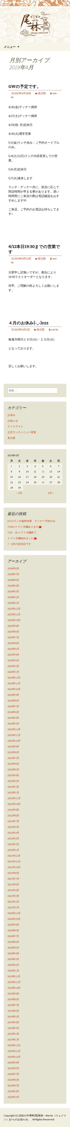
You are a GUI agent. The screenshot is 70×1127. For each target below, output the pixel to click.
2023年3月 (13, 781)
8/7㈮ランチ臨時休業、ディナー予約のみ (31, 521)
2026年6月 (13, 580)
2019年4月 (13, 1022)
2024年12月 (14, 677)
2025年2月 (13, 666)
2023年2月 (13, 786)
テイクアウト (15, 426)
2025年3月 (13, 660)
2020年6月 (13, 942)
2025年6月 (13, 643)
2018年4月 (13, 1091)
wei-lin (54, 329)
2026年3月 (13, 591)
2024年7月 (13, 706)
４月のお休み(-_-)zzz (28, 322)
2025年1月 (13, 671)
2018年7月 (13, 1074)
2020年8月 (13, 930)
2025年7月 (13, 637)
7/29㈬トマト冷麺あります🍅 (24, 526)
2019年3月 (13, 1028)
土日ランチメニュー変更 (21, 432)
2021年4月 (13, 890)
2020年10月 (14, 919)
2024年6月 (13, 712)
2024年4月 (13, 717)
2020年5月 (13, 947)
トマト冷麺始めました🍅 (22, 538)
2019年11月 (14, 982)
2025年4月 (13, 654)
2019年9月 (13, 993)
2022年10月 (14, 804)
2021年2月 (13, 901)
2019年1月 (13, 1039)
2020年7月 (13, 936)
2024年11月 (14, 683)
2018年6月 (13, 1079)
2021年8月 (13, 873)
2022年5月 (13, 827)
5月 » (51, 493)
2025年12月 (14, 608)
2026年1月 (13, 603)
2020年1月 (13, 970)
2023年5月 (13, 769)
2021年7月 (13, 878)
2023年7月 (13, 758)
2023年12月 (14, 729)
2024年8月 (13, 700)
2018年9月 (13, 1062)
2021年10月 (14, 867)
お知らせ (12, 420)
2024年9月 (13, 694)
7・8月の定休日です (19, 544)
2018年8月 (13, 1068)
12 (43, 471)
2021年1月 (13, 907)
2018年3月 (13, 1097)
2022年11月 (14, 798)
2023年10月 (14, 740)
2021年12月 (14, 855)
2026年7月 (13, 574)
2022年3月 (13, 838)
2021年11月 (14, 861)
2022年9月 (13, 809)
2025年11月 (14, 614)
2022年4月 (13, 832)
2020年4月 (13, 953)
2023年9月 (13, 746)
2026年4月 (13, 585)
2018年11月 (14, 1051)
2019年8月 (13, 999)
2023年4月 (13, 775)
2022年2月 (13, 844)
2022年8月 (13, 815)
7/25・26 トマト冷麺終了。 (23, 532)
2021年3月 (13, 896)
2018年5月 (13, 1085)
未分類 (42, 93)
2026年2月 (13, 597)
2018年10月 (14, 1056)
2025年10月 (14, 620)
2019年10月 (14, 987)
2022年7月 (13, 821)
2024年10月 (14, 689)
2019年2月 (13, 1033)
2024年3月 (13, 723)
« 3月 (19, 493)
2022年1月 (13, 850)
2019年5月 (13, 1016)
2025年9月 (13, 626)
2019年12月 (14, 976)
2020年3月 (13, 959)
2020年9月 (13, 924)
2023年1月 (13, 792)
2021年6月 (13, 884)
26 (43, 482)
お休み (11, 415)
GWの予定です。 (24, 86)
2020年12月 (14, 913)
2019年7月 (13, 1005)
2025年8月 (13, 631)
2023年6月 (13, 763)
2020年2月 (13, 965)
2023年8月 (13, 752)
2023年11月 (14, 735)
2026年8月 (13, 568)
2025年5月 (13, 649)
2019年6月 (13, 1010)
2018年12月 (14, 1045)
